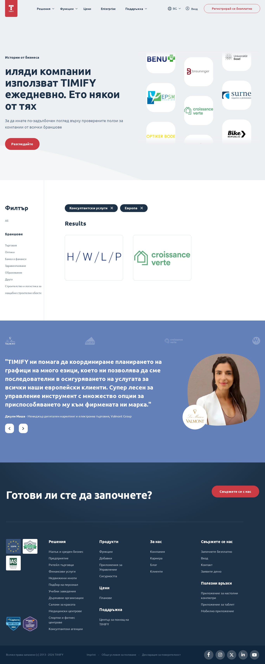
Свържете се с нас (235, 491)
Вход (204, 558)
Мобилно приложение (217, 611)
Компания (157, 551)
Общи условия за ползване (119, 654)
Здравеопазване (15, 265)
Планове (105, 598)
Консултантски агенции (66, 629)
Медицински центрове (65, 611)
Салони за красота (62, 604)
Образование (13, 272)
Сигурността (108, 576)
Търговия (11, 245)
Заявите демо (211, 571)
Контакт (206, 565)
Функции (106, 551)
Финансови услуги (62, 571)
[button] (9, 428)
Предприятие (58, 558)
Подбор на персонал (63, 584)
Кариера (156, 558)
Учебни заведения (62, 591)
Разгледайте (22, 144)
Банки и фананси (15, 259)
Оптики (10, 252)
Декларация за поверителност (161, 654)
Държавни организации (66, 598)
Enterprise (108, 8)
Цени (87, 8)
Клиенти (156, 571)
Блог (153, 565)
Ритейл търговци (61, 565)
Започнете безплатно (216, 551)
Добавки (105, 558)
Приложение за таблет (217, 604)
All (6, 220)
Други (9, 279)
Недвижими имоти (63, 578)
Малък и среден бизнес (66, 551)
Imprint (91, 654)
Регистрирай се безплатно (232, 8)
